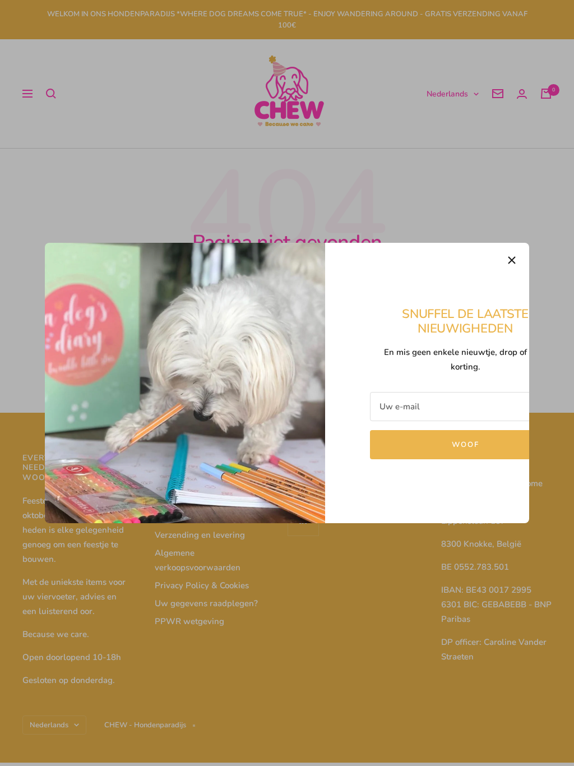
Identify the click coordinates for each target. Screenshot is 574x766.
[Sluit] (512, 260)
